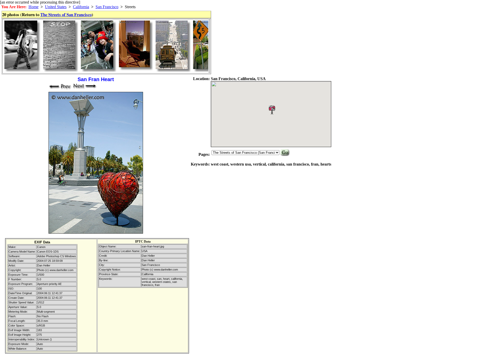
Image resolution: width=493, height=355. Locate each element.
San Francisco (107, 7)
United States (56, 7)
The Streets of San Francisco (66, 14)
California (81, 7)
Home (34, 7)
